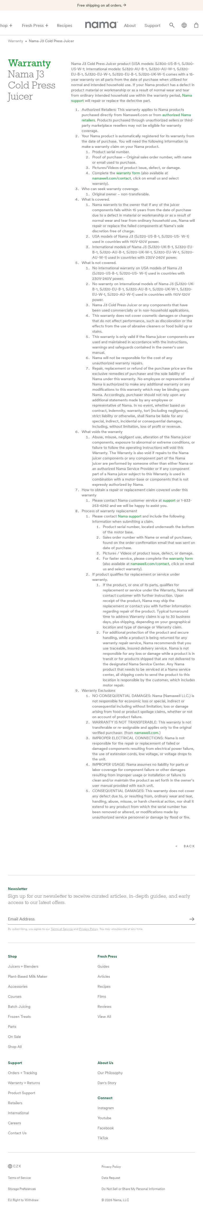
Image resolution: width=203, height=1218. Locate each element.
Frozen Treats (19, 1016)
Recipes (64, 25)
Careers (14, 1123)
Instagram (106, 1108)
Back (189, 846)
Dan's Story (107, 1083)
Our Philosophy (110, 1073)
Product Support (21, 1093)
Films (102, 996)
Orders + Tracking (22, 1073)
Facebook (106, 1128)
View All (104, 1016)
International (18, 1113)
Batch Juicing (19, 1006)
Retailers (15, 1103)
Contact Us (17, 1133)
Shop (12, 956)
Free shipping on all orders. (100, 5)
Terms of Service (62, 929)
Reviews (104, 1006)
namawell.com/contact (111, 178)
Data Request (111, 1178)
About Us (105, 1063)
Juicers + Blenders (23, 966)
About (130, 25)
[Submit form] (192, 919)
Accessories (17, 986)
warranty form (128, 173)
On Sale (14, 1036)
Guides (103, 966)
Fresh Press (33, 25)
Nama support (129, 516)
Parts (12, 1026)
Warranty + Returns (24, 1083)
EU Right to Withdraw (23, 1200)
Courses (14, 996)
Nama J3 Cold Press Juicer (51, 41)
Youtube (104, 1118)
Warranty (15, 41)
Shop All (15, 1047)
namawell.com (146, 733)
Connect (105, 1098)
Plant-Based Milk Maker (27, 976)
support (169, 500)
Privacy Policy (88, 929)
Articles (104, 976)
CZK (17, 1166)
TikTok (103, 1138)
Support (152, 25)
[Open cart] (196, 25)
